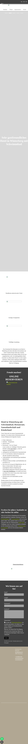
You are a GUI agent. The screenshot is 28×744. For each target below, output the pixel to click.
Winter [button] (11, 9)
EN (26, 1)
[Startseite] (12, 1)
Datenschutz (7, 620)
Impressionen (17, 9)
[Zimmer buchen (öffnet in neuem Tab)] (14, 1)
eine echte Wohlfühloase (9, 471)
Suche (24, 9)
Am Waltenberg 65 (19, 652)
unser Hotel (13, 448)
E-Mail (6, 597)
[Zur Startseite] (14, 6)
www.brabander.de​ (18, 659)
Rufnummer (7, 603)
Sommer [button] (5, 9)
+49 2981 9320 (19, 656)
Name (6, 592)
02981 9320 (21, 522)
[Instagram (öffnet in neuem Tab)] (16, 1)
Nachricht (6, 609)
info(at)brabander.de (19, 658)
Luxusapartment (15, 519)
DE (24, 1)
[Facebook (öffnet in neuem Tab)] (18, 1)
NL (22, 1)
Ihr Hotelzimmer (5, 519)
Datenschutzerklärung (18, 564)
